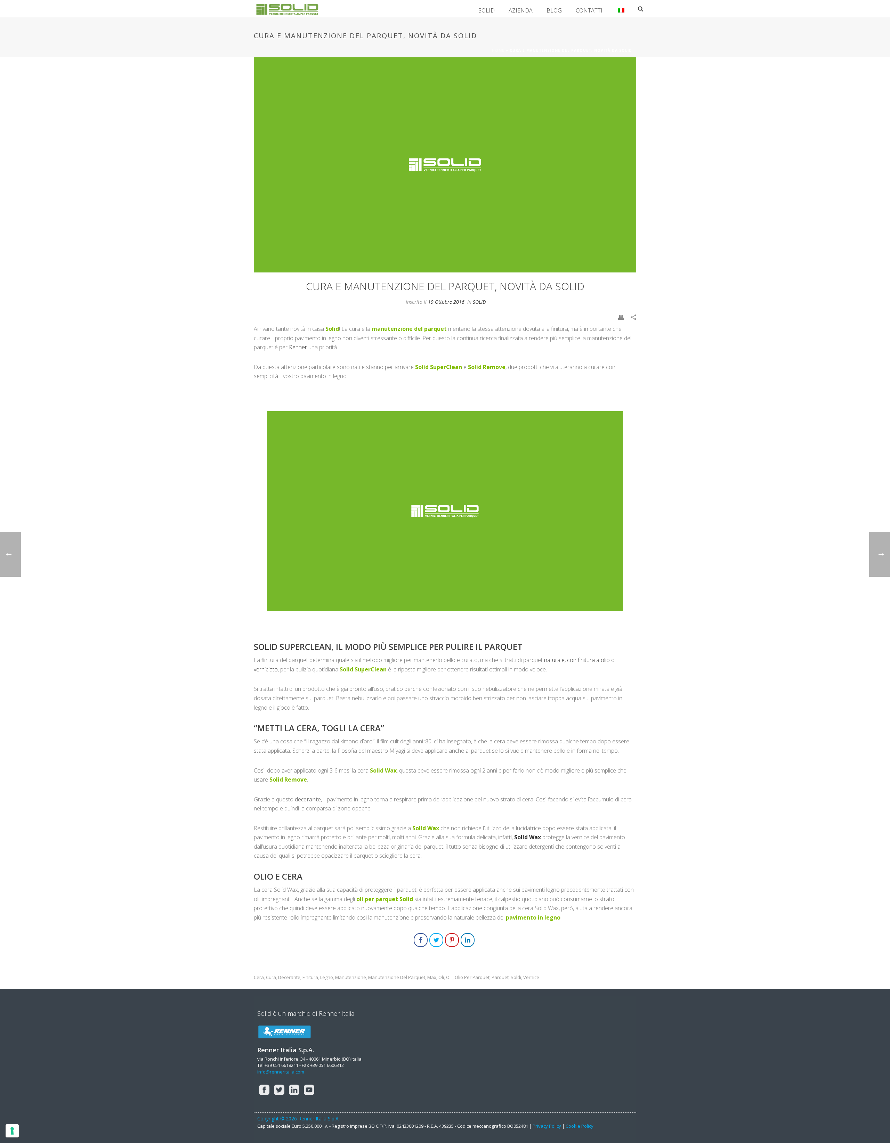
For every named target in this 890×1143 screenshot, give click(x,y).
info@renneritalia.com (280, 1072)
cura (271, 977)
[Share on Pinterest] (452, 940)
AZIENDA (521, 10)
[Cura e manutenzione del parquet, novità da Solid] (445, 164)
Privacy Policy (547, 1126)
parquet (500, 977)
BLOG (554, 10)
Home (498, 50)
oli (441, 977)
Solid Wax (527, 837)
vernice (531, 977)
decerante (289, 977)
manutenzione (350, 977)
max (431, 977)
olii (449, 977)
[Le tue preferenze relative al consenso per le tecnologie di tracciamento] (12, 1130)
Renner (298, 347)
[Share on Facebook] (421, 940)
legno (326, 977)
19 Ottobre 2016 (446, 302)
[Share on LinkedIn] (468, 940)
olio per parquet (472, 977)
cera (259, 977)
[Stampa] (621, 317)
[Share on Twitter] (436, 940)
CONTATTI (589, 10)
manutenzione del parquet (396, 977)
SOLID (486, 10)
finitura (310, 977)
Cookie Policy (579, 1126)
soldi (516, 977)
